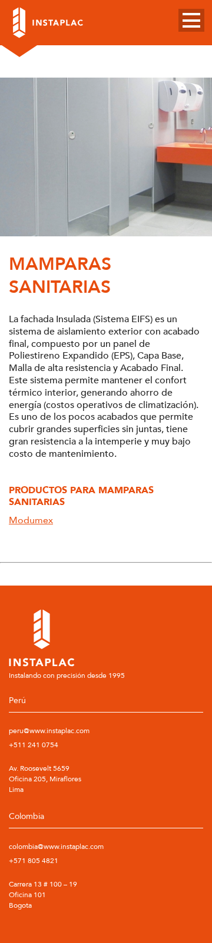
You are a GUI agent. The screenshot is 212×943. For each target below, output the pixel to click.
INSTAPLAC (48, 22)
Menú (191, 20)
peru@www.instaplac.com (49, 730)
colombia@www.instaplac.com (56, 846)
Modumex (31, 520)
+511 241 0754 (33, 745)
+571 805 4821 (33, 860)
